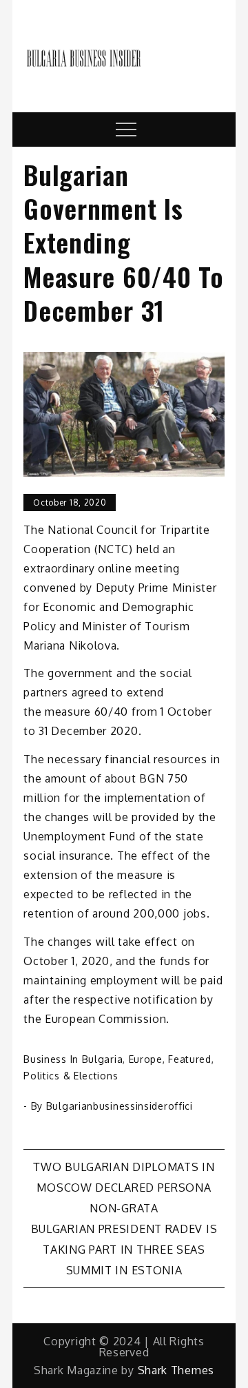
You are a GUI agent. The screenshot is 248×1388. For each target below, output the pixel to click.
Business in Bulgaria (73, 1059)
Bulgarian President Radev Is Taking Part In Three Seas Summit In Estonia (124, 1249)
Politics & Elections (70, 1075)
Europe (146, 1059)
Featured (189, 1059)
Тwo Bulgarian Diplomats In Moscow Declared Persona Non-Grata (123, 1187)
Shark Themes (176, 1370)
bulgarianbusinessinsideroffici (119, 1106)
